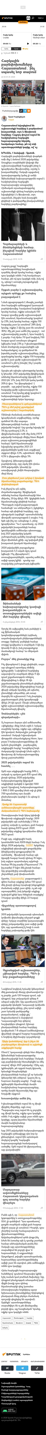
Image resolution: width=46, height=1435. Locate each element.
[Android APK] (9, 1410)
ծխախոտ (19, 1323)
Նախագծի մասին (9, 1383)
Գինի (36, 1323)
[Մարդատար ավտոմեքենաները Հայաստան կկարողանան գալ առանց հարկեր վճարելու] (23, 1170)
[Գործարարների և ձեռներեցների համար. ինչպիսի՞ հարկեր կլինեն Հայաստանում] (23, 224)
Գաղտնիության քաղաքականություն (17, 1397)
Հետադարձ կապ (8, 1403)
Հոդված (11, 120)
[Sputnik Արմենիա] (7, 19)
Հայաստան (6, 1318)
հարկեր (29, 1318)
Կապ (28, 1386)
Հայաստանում (26, 1214)
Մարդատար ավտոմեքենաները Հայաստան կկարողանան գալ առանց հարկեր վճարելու (20, 1196)
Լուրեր (6, 37)
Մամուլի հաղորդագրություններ (14, 1390)
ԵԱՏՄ (29, 845)
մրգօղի (28, 1323)
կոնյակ (5, 1328)
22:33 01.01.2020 (8, 77)
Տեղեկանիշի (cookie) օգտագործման (17, 1400)
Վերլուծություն (38, 1361)
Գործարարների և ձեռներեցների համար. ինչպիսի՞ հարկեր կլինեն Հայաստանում (19, 249)
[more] (41, 258)
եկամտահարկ (7, 1323)
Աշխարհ (24, 1361)
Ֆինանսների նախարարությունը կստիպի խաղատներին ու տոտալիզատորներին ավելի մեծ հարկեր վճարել (22, 610)
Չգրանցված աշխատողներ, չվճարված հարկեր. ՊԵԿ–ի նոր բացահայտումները (22, 973)
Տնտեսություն (19, 1318)
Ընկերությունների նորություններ (15, 1393)
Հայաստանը (17, 878)
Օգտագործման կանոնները (13, 1386)
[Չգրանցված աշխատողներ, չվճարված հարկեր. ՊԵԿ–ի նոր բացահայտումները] (23, 950)
